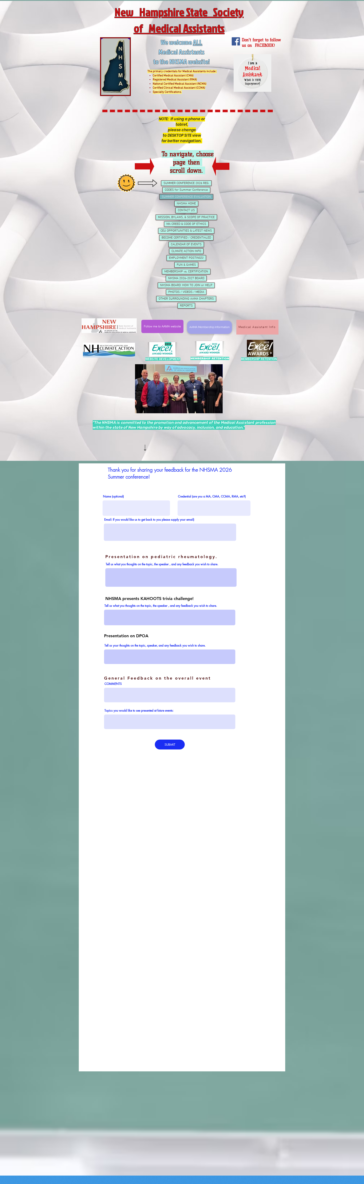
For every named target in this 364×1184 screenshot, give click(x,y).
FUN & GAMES (186, 265)
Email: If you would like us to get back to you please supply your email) (149, 519)
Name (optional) (113, 496)
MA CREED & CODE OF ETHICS (186, 224)
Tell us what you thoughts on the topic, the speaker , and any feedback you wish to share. (162, 564)
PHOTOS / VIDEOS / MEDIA (186, 292)
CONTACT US (186, 210)
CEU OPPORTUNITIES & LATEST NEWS (186, 231)
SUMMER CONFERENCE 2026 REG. (186, 183)
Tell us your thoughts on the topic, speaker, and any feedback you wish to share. (155, 645)
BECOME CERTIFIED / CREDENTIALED (186, 238)
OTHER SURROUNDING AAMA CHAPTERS (186, 299)
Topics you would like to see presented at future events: (139, 710)
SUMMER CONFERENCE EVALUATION (186, 197)
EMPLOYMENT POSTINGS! (186, 258)
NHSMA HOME (186, 203)
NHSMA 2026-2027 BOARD (186, 278)
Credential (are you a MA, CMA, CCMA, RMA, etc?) (212, 496)
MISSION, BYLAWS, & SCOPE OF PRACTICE (186, 217)
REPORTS (186, 306)
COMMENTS (113, 683)
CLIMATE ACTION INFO (186, 251)
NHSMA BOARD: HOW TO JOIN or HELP (186, 285)
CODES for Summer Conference (186, 190)
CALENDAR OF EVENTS (186, 244)
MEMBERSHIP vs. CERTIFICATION (186, 271)
